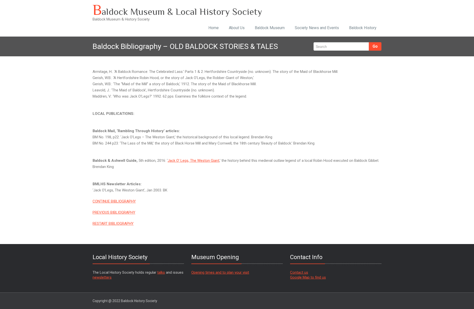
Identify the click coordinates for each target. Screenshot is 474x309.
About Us (237, 27)
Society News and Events (317, 27)
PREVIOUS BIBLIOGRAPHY (114, 212)
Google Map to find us (308, 277)
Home (213, 27)
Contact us (299, 272)
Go (375, 46)
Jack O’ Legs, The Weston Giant (193, 160)
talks (161, 272)
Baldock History (362, 27)
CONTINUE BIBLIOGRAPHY (114, 201)
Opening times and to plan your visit (220, 272)
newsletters (102, 277)
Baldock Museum (270, 27)
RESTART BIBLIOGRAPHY (113, 223)
